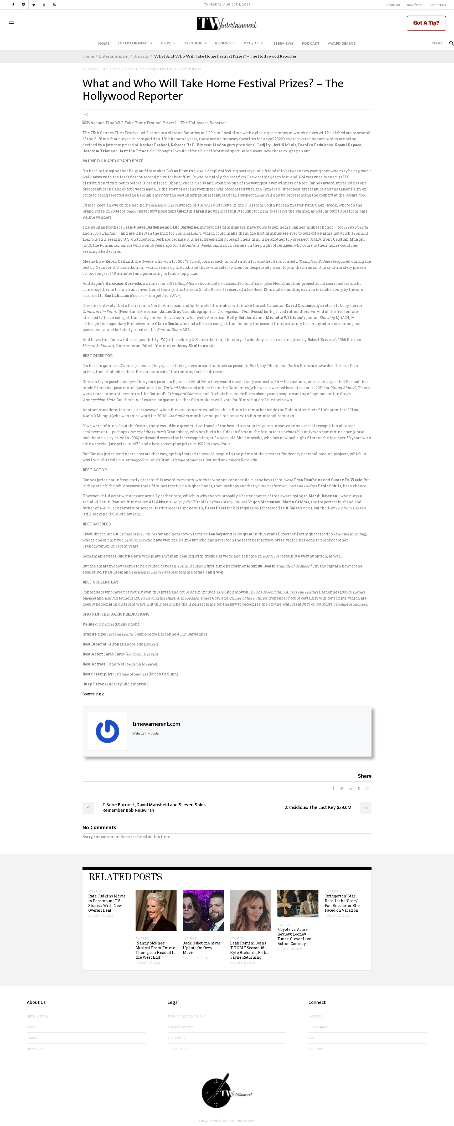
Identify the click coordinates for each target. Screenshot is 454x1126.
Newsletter (415, 5)
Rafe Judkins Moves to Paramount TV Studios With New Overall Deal (107, 903)
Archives (34, 1027)
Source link (93, 693)
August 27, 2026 (100, 915)
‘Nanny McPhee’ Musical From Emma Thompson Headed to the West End (156, 950)
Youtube (315, 1049)
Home (88, 56)
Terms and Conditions (187, 1016)
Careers (34, 1038)
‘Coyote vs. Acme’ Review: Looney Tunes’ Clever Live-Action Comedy (294, 936)
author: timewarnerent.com (150, 69)
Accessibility (179, 1049)
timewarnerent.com (156, 724)
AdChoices (176, 1038)
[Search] (449, 43)
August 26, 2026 (242, 962)
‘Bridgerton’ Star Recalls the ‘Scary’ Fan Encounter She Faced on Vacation (342, 903)
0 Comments (191, 69)
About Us (393, 5)
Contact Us (438, 5)
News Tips (35, 1049)
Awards (141, 56)
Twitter (315, 1038)
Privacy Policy (180, 1027)
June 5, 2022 (110, 69)
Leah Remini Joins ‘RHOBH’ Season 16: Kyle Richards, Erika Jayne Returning (249, 950)
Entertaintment (114, 56)
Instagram (317, 1027)
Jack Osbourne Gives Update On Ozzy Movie (202, 948)
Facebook (316, 1016)
